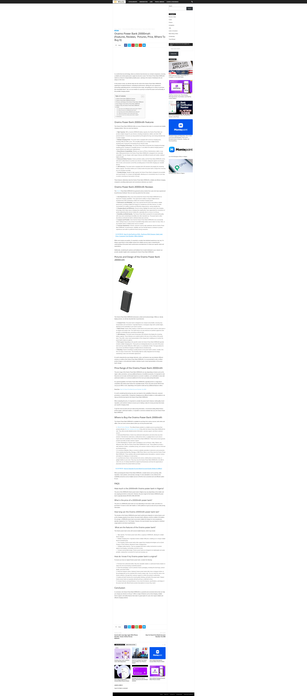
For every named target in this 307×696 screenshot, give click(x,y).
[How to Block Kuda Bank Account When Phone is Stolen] (122, 671)
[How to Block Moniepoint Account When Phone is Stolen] (158, 653)
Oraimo (118, 191)
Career (170, 19)
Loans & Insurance (172, 1)
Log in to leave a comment (121, 688)
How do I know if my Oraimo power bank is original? (128, 114)
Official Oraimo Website (123, 427)
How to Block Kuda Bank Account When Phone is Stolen (121, 680)
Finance (119, 29)
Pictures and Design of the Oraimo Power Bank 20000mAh (130, 102)
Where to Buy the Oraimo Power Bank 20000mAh (127, 105)
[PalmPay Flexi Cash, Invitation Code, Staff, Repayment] (122, 653)
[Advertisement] (140, 15)
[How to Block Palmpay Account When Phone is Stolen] (158, 671)
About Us (166, 694)
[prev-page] (163, 645)
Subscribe (173, 53)
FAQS (117, 107)
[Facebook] (125, 45)
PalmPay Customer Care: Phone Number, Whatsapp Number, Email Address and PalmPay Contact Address (180, 96)
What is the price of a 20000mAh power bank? (127, 110)
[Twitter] (129, 45)
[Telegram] (144, 45)
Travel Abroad (159, 1)
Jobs (151, 1)
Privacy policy (179, 694)
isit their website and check (132, 429)
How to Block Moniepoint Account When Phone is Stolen (157, 661)
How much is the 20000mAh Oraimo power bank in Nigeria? (130, 108)
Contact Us (172, 694)
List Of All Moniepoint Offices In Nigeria (178, 156)
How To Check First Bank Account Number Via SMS (133, 389)
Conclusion (118, 116)
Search (170, 6)
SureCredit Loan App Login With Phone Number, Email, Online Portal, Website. (126, 636)
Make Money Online (173, 33)
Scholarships (133, 1)
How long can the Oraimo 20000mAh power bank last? (129, 111)
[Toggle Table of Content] (142, 96)
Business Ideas (172, 16)
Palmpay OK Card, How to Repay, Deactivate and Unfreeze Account (140, 679)
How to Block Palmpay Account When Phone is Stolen (157, 678)
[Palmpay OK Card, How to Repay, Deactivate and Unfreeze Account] (140, 671)
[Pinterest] (133, 45)
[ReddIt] (140, 45)
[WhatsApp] (136, 45)
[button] (192, 2)
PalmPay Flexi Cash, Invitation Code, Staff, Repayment (121, 661)
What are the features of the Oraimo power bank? (128, 113)
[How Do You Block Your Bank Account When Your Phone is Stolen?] (140, 653)
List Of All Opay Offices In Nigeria (177, 173)
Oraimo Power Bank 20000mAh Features (125, 98)
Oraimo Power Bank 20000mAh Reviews (125, 100)
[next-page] (165, 645)
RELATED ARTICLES (120, 644)
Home (115, 29)
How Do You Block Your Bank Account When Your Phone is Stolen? (139, 662)
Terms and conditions (188, 694)
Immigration (144, 1)
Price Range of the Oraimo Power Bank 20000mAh (128, 103)
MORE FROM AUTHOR (130, 644)
